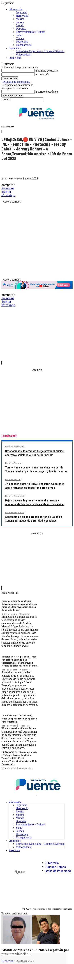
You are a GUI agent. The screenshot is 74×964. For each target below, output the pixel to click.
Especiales (14, 48)
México (20, 18)
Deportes (21, 28)
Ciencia (20, 38)
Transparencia (24, 44)
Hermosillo (22, 15)
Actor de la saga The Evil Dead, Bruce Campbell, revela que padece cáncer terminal (19, 718)
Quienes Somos (56, 867)
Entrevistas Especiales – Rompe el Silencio (40, 51)
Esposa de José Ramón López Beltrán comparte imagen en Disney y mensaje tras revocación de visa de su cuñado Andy (19, 605)
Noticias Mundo (8, 725)
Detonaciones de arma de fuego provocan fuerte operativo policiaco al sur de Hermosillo (34, 453)
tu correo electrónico (46, 91)
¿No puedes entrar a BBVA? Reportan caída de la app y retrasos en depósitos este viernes (34, 486)
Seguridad (21, 12)
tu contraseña (42, 74)
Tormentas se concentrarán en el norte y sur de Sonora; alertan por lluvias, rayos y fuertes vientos (36, 469)
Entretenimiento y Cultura (30, 31)
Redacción (24, 614)
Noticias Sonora (13, 463)
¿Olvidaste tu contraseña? (15, 81)
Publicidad (15, 57)
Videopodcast (23, 54)
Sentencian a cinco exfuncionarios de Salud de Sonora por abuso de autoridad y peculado (33, 519)
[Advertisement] (37, 240)
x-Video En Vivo (7, 126)
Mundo (20, 25)
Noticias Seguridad (14, 496)
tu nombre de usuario (47, 70)
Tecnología (22, 41)
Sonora (20, 22)
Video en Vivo (15, 179)
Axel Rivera (25, 669)
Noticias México (12, 479)
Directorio (52, 863)
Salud (19, 35)
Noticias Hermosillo (15, 446)
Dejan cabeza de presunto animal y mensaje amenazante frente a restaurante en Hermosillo (34, 502)
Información (15, 9)
